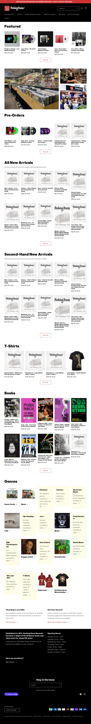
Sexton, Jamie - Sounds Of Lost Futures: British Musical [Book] (62, 426)
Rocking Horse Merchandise (61, 591)
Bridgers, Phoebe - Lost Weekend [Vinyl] (11, 49)
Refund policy (37, 716)
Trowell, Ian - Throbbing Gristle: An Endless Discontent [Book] (62, 459)
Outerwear (42, 590)
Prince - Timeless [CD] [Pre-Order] (45, 141)
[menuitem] (9, 14)
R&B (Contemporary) (12, 545)
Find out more (11, 622)
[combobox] (69, 8)
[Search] (78, 8)
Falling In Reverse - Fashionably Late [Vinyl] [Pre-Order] (61, 142)
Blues (23, 504)
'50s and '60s (10, 577)
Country (59, 490)
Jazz (42, 516)
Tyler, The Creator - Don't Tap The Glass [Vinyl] (61, 50)
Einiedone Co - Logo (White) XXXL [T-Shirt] (55, 373)
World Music (78, 542)
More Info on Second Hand (57, 622)
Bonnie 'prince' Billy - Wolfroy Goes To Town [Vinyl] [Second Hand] (11, 226)
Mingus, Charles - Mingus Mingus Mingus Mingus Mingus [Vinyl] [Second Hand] (62, 233)
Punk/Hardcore (78, 517)
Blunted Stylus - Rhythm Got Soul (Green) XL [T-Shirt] (13, 373)
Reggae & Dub (27, 557)
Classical (43, 490)
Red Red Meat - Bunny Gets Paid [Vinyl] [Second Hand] (45, 222)
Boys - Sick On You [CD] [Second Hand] (45, 188)
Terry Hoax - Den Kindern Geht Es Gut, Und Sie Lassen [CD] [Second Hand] (77, 227)
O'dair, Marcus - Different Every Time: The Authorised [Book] (11, 461)
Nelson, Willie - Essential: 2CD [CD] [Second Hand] (61, 189)
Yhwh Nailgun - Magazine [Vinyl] (43, 49)
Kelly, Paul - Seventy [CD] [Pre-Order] (27, 141)
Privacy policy (46, 716)
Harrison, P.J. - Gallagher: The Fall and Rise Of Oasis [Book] (78, 453)
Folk (6, 531)
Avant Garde (9, 504)
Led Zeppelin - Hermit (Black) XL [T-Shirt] (76, 373)
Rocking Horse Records (15, 716)
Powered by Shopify (27, 716)
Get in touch (10, 662)
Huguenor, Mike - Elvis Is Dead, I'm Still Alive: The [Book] (45, 425)
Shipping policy (67, 716)
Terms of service (56, 716)
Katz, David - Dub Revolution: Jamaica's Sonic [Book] (78, 425)
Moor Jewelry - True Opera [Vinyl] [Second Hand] (11, 189)
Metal (57, 531)
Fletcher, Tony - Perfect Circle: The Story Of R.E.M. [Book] (28, 461)
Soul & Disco (45, 542)
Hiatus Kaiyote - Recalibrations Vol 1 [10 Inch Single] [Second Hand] (78, 195)
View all (45, 60)
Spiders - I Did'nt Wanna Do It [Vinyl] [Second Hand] (28, 189)
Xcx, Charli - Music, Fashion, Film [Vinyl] (77, 49)
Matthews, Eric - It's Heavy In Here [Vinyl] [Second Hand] (28, 224)
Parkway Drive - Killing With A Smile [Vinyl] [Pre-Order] (78, 142)
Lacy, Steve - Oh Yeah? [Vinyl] (28, 49)
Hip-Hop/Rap (28, 516)
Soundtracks (60, 557)
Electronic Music (77, 491)
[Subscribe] (59, 685)
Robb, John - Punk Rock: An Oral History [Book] (28, 425)
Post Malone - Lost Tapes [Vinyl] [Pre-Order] (10, 142)
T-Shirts (26, 576)
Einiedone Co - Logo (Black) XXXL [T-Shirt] (34, 373)
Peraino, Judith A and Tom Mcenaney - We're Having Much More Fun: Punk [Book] (11, 422)
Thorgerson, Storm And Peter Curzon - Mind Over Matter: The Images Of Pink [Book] (45, 458)
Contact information (78, 716)
